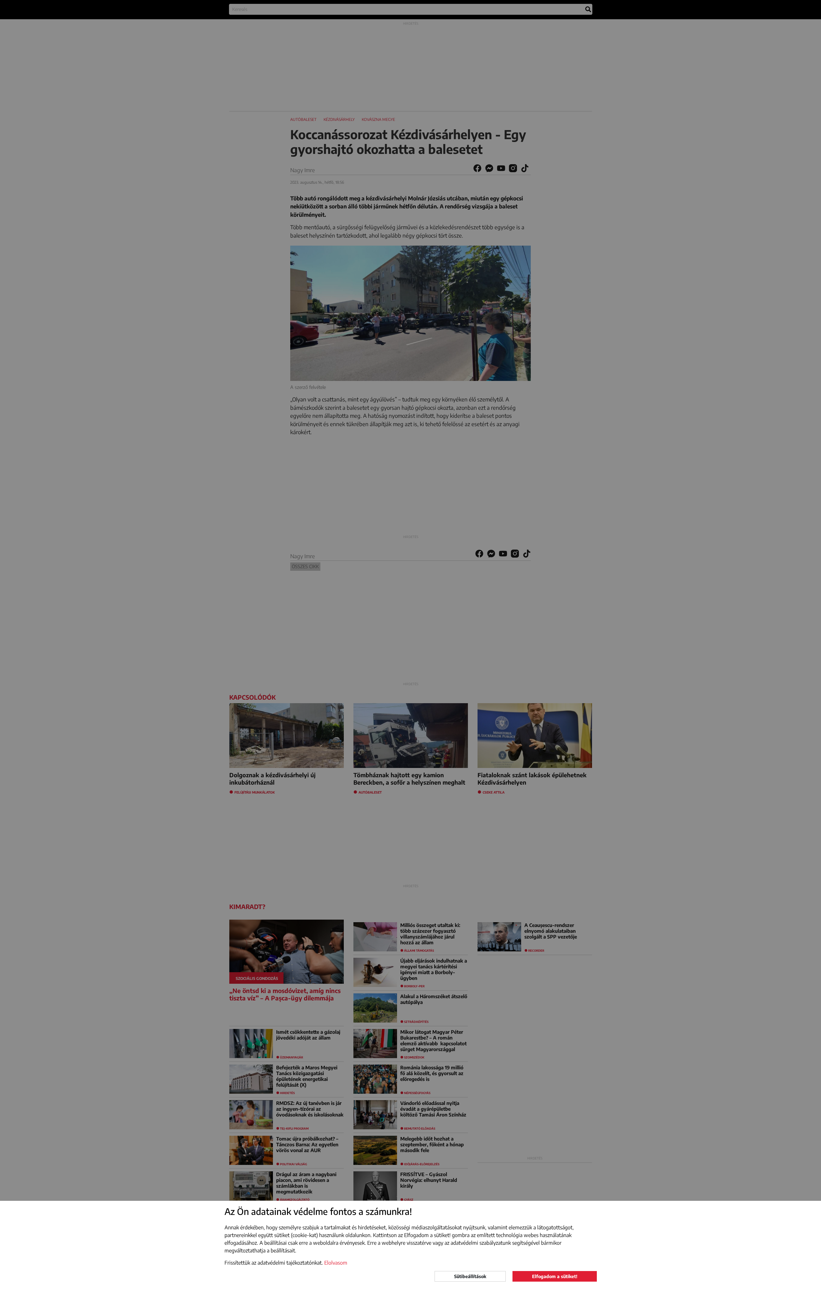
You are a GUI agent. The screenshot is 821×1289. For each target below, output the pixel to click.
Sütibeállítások (470, 1276)
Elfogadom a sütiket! (554, 1276)
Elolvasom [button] (335, 1263)
